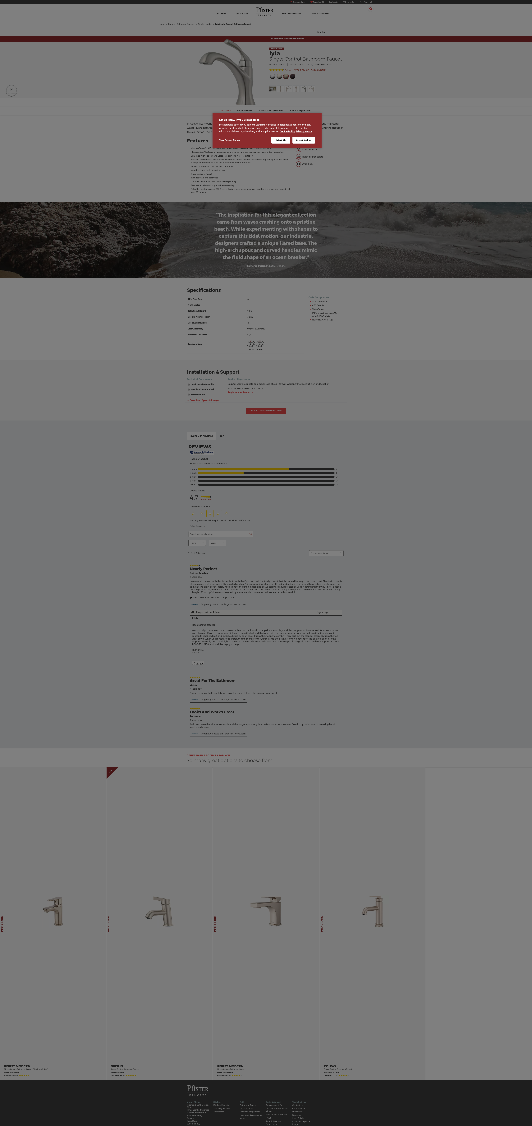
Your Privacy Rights (229, 140)
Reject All (281, 140)
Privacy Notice (304, 131)
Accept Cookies (303, 140)
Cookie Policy (287, 131)
